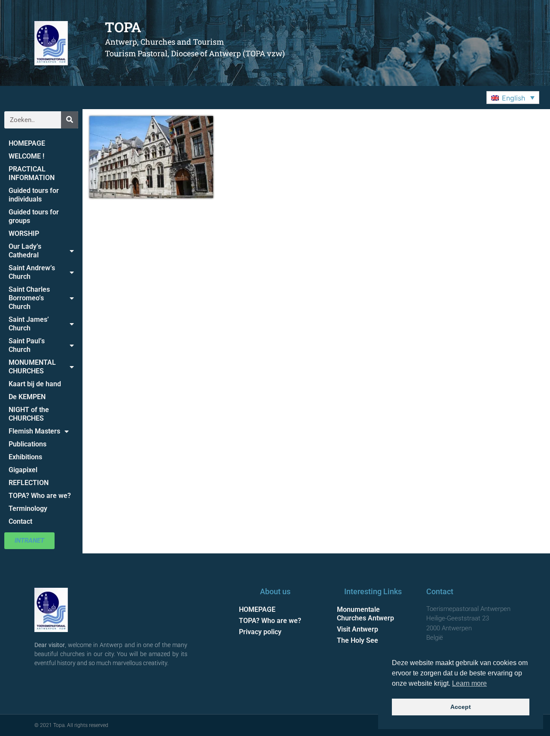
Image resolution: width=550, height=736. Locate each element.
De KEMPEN (27, 397)
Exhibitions (25, 457)
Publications (27, 444)
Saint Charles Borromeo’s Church (29, 298)
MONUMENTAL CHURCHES (32, 366)
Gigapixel (23, 470)
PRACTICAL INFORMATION (32, 173)
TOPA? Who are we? (40, 496)
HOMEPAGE (27, 143)
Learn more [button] (469, 683)
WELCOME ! (26, 156)
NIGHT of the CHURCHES (29, 414)
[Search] (69, 119)
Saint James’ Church (29, 323)
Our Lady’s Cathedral (25, 250)
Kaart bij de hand (35, 384)
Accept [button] (460, 706)
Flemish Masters (34, 431)
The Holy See (357, 640)
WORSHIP (24, 233)
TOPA (123, 27)
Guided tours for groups (34, 216)
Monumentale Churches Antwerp (365, 613)
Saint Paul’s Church (27, 345)
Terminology (28, 508)
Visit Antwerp (357, 629)
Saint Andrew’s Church (32, 272)
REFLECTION (29, 483)
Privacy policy (260, 632)
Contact (20, 521)
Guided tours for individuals (34, 194)
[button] (512, 97)
